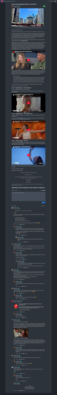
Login (50, 1)
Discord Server (26, 309)
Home (7, 1)
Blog (9, 1)
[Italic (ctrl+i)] (13, 192)
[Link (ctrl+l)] (21, 192)
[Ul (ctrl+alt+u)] (19, 192)
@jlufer (15, 269)
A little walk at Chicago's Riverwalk (24, 34)
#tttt (26, 323)
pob (29, 187)
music (21, 187)
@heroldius (16, 367)
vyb (43, 187)
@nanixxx (15, 207)
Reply (44, 202)
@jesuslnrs (15, 319)
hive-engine (34, 187)
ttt (18, 187)
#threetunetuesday (40, 31)
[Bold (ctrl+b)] (12, 192)
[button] (55, 1)
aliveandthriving (25, 187)
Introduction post (36, 307)
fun (37, 187)
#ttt (22, 49)
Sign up (52, 1)
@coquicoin (16, 6)
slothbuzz (40, 187)
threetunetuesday (14, 187)
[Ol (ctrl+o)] (18, 192)
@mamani (15, 288)
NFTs (14, 1)
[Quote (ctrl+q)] (17, 192)
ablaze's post (22, 84)
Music (41, 303)
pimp (31, 187)
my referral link (34, 184)
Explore (11, 1)
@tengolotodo (20, 261)
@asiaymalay (16, 355)
